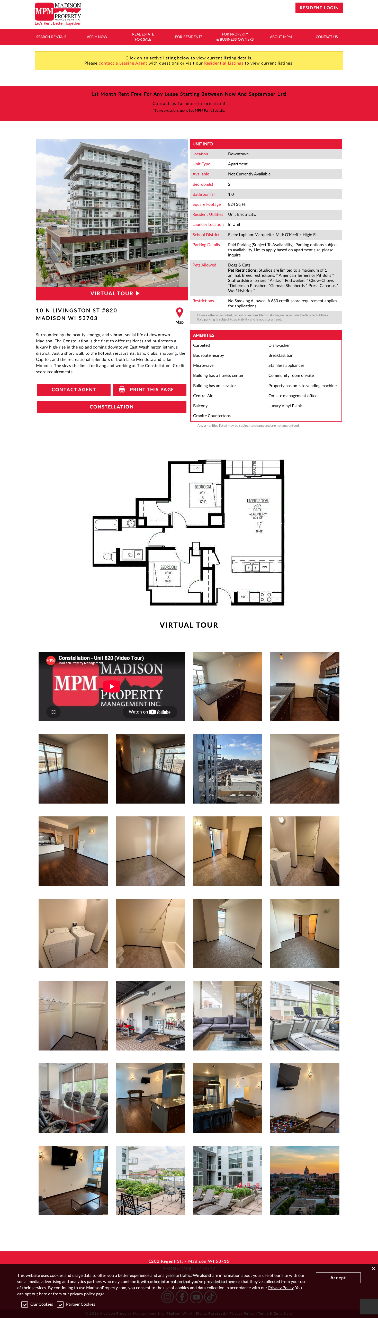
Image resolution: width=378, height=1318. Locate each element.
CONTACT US (327, 37)
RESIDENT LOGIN (319, 8)
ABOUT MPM (281, 37)
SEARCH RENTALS (51, 37)
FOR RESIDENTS (189, 37)
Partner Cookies (80, 1304)
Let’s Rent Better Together (58, 23)
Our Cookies (41, 1304)
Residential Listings (224, 63)
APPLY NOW (97, 37)
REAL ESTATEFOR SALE (143, 37)
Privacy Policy (280, 1288)
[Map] (179, 316)
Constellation (112, 407)
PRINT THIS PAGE (149, 390)
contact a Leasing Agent (123, 63)
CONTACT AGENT (74, 390)
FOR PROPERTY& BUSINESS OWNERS (235, 37)
